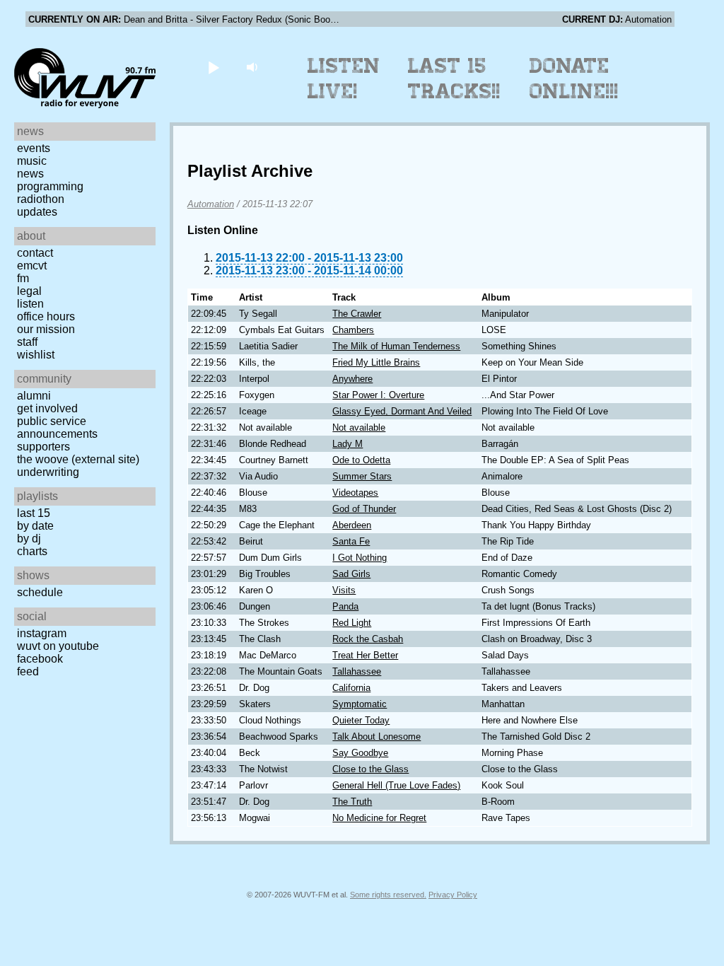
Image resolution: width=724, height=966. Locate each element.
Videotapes (355, 492)
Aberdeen (351, 525)
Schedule (40, 592)
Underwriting (48, 472)
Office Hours (46, 316)
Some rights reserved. (388, 894)
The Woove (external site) (78, 459)
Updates (37, 212)
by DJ (29, 539)
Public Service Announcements (57, 427)
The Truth (352, 801)
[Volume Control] (253, 67)
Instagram (41, 633)
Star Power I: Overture (378, 395)
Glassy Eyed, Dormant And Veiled (402, 411)
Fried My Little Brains (376, 362)
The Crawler (356, 313)
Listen (30, 304)
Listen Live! (344, 78)
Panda (345, 606)
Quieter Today (361, 720)
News (30, 174)
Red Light (351, 622)
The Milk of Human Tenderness (396, 346)
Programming (50, 186)
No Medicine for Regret (379, 818)
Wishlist (35, 355)
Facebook (40, 659)
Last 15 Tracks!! (454, 78)
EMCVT (32, 266)
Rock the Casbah (367, 639)
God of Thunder (364, 509)
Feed (28, 671)
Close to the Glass (370, 769)
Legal (29, 291)
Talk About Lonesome (376, 736)
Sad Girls (351, 574)
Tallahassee (356, 671)
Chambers (353, 330)
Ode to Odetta (361, 460)
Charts (32, 551)
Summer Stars (362, 476)
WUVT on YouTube (58, 646)
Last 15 (33, 513)
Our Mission (46, 329)
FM (23, 278)
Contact (35, 253)
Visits (344, 590)
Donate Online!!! (574, 78)
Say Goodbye (360, 752)
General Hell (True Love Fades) (396, 785)
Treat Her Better (365, 655)
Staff (27, 342)
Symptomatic (359, 704)
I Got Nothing (359, 557)
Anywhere (352, 378)
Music (32, 161)
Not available (358, 427)
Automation (210, 204)
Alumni (34, 396)
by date (35, 526)
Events (33, 148)
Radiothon (40, 199)
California (351, 687)
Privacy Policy (452, 894)
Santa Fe (351, 541)
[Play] (213, 67)
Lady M (347, 443)
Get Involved (47, 408)
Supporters (43, 447)
